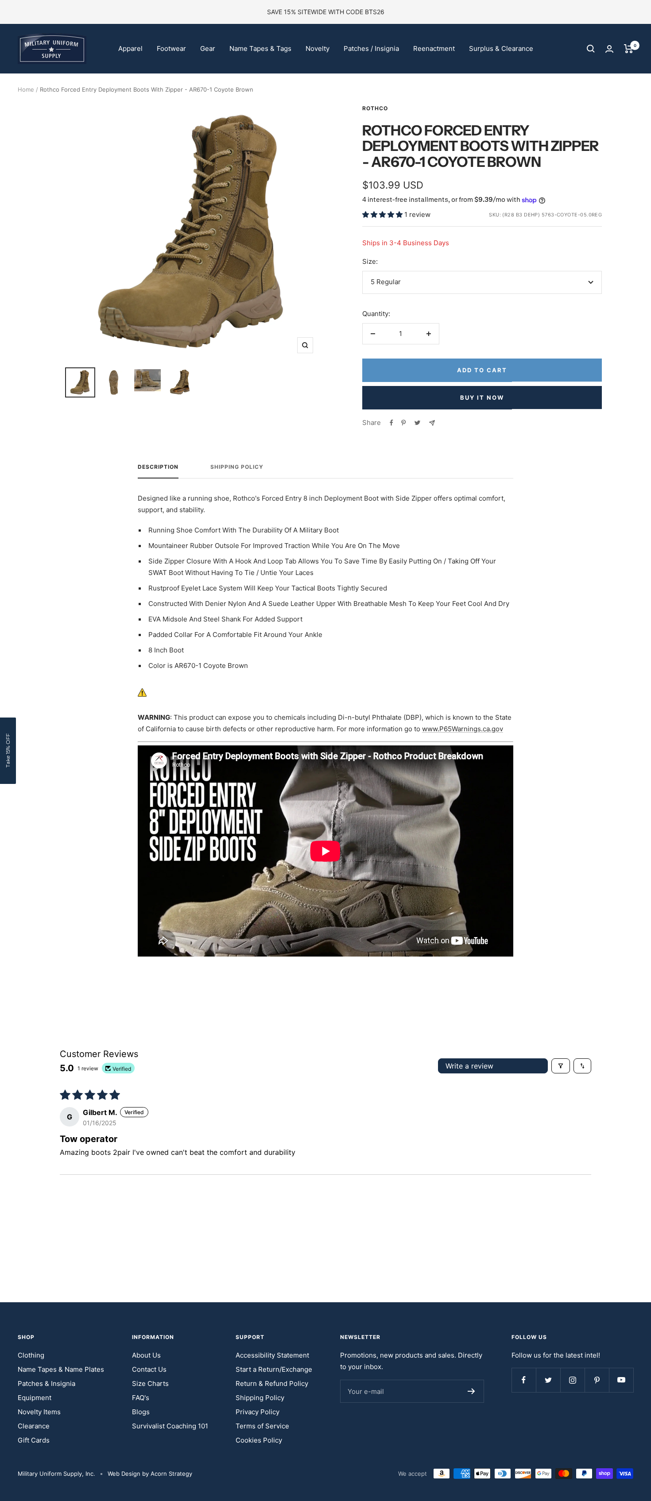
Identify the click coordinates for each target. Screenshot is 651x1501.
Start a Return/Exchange (274, 1369)
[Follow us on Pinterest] (597, 1380)
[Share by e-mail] (432, 423)
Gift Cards (34, 1440)
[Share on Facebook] (391, 423)
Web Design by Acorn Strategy (150, 1473)
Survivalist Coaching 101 (170, 1426)
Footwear (171, 48)
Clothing (31, 1355)
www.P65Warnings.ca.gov (462, 729)
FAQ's (140, 1397)
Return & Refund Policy (272, 1383)
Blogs (141, 1412)
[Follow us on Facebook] (524, 1380)
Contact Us (149, 1369)
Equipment (34, 1397)
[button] (383, 214)
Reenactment (434, 48)
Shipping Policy (237, 467)
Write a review (469, 1065)
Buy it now (482, 397)
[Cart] (628, 48)
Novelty (317, 48)
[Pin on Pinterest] (403, 423)
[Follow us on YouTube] (621, 1380)
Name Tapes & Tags (260, 48)
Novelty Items (39, 1412)
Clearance (34, 1426)
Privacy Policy (257, 1412)
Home (26, 89)
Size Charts (150, 1383)
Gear (207, 48)
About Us (146, 1355)
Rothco (375, 108)
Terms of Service (262, 1426)
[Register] (471, 1391)
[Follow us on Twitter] (548, 1380)
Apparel (130, 48)
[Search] (591, 49)
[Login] (609, 49)
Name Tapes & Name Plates (61, 1369)
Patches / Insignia (371, 48)
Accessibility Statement (272, 1355)
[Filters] (560, 1065)
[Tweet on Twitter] (417, 423)
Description (158, 467)
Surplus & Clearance (501, 48)
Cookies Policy (259, 1440)
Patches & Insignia (46, 1383)
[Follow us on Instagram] (572, 1380)
